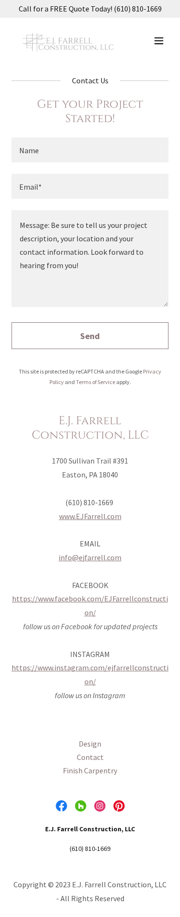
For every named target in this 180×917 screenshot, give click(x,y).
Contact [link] (90, 757)
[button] (158, 40)
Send (90, 335)
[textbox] (90, 149)
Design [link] (90, 743)
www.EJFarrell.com (90, 516)
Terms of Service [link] (95, 381)
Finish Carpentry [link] (90, 770)
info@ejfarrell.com (90, 557)
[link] (66, 41)
